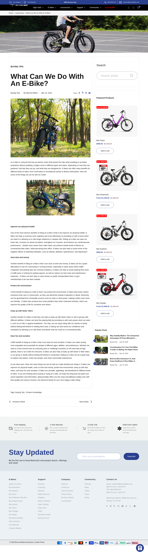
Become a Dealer (67, 497)
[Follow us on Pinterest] (116, 506)
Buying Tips (17, 66)
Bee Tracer (13, 508)
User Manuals (14, 525)
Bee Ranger (101, 303)
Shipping (41, 497)
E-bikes (37, 165)
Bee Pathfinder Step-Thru (18, 497)
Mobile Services (43, 494)
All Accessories (14, 521)
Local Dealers (66, 501)
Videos (87, 491)
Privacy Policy (66, 494)
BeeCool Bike (43, 377)
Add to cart (105, 151)
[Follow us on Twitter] (112, 506)
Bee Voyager (13, 511)
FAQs (40, 511)
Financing (41, 487)
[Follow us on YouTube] (124, 506)
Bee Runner (13, 504)
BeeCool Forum (43, 518)
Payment (41, 484)
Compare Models (15, 528)
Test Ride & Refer (44, 514)
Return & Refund (44, 501)
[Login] (129, 7)
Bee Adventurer (102, 195)
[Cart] (138, 7)
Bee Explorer (101, 249)
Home (11, 13)
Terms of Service (67, 491)
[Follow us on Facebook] (108, 506)
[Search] (133, 7)
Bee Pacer (100, 140)
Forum (87, 494)
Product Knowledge (34, 392)
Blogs (87, 487)
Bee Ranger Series (16, 501)
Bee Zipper (13, 514)
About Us (64, 484)
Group (87, 497)
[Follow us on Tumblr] (132, 506)
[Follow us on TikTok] (128, 506)
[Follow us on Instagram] (120, 506)
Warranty (41, 491)
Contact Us (65, 487)
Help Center (42, 508)
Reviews (88, 484)
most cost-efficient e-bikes (71, 377)
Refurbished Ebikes (16, 518)
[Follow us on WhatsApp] (136, 506)
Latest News (19, 13)
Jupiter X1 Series (15, 484)
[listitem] (79, 93)
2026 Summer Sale (70, 2)
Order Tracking (43, 504)
